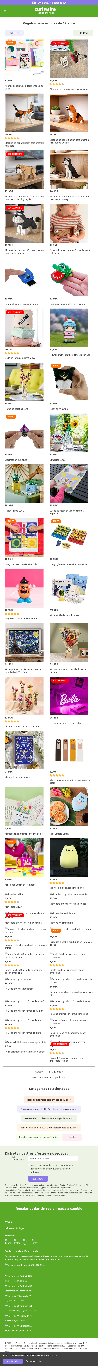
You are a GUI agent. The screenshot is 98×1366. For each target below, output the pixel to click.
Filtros (14, 33)
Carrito (87, 10)
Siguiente (57, 1071)
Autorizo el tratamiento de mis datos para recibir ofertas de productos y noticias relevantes (52, 1168)
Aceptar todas (13, 1361)
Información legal (14, 1228)
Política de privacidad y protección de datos (48, 1195)
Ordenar (84, 33)
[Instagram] (17, 1241)
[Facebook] (8, 1241)
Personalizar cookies (34, 1361)
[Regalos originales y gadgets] (45, 9)
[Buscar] (78, 10)
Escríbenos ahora (37, 1265)
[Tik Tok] (26, 1242)
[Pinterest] (35, 1241)
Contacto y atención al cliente (21, 1251)
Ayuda (8, 1222)
